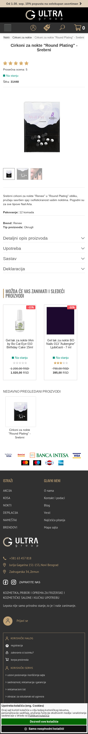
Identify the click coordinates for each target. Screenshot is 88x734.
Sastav (10, 258)
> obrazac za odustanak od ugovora (24, 696)
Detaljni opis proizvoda (25, 238)
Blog (47, 505)
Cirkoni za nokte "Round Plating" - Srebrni (20, 433)
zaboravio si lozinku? (22, 652)
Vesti (47, 513)
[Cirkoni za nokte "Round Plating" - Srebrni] (20, 411)
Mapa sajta (51, 527)
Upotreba (12, 248)
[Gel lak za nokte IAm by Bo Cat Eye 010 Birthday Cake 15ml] (19, 320)
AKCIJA (7, 491)
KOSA (6, 498)
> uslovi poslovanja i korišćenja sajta (25, 675)
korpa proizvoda (19, 659)
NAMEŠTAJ (10, 520)
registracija (17, 645)
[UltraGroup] (44, 15)
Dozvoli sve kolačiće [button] (44, 721)
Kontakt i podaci (54, 498)
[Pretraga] (62, 27)
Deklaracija (14, 268)
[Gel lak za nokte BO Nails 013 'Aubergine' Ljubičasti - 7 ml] (60, 320)
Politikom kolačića (38, 715)
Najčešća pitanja (54, 520)
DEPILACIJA (10, 513)
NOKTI (7, 505)
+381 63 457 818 (20, 558)
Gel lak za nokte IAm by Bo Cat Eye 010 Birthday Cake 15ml (20, 344)
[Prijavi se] (29, 619)
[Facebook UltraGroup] (5, 582)
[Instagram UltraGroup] (13, 582)
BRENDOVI (10, 527)
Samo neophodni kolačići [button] (46, 728)
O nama (49, 491)
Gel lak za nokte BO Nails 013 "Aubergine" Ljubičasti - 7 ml (60, 344)
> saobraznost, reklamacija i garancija (25, 682)
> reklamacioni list (15, 689)
